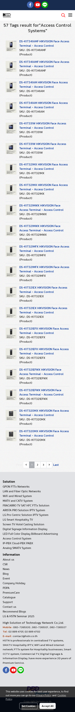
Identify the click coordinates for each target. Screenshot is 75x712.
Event (6, 578)
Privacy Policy (43, 695)
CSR (5, 564)
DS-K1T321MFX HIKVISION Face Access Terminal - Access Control (44, 248)
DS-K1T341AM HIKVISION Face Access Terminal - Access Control (43, 84)
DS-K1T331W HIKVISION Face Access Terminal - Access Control (42, 125)
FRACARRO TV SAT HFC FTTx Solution (26, 505)
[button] (62, 15)
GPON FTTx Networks (16, 486)
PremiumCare (11, 592)
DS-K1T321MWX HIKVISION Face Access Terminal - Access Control (41, 207)
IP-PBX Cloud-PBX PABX (18, 543)
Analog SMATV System (17, 548)
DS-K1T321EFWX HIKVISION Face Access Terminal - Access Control (41, 371)
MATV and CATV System (18, 500)
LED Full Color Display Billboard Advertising (30, 534)
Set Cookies (28, 705)
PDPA (6, 588)
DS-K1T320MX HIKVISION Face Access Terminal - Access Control (44, 412)
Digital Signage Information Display (25, 529)
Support (8, 602)
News (6, 569)
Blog (6, 573)
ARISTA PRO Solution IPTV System (24, 510)
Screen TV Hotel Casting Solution (23, 524)
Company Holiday (14, 583)
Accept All (48, 705)
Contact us (9, 607)
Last (56, 465)
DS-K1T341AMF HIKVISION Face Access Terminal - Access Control (44, 43)
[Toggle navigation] (70, 15)
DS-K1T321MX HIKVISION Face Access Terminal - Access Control (43, 166)
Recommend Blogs (14, 611)
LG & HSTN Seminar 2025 (18, 616)
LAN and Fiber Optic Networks (22, 491)
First (19, 465)
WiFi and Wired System (17, 496)
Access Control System (17, 538)
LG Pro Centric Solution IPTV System (25, 515)
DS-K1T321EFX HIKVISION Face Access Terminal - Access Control (44, 330)
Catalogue (9, 597)
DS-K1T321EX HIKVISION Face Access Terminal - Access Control (43, 289)
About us (8, 559)
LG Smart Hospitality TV (18, 519)
